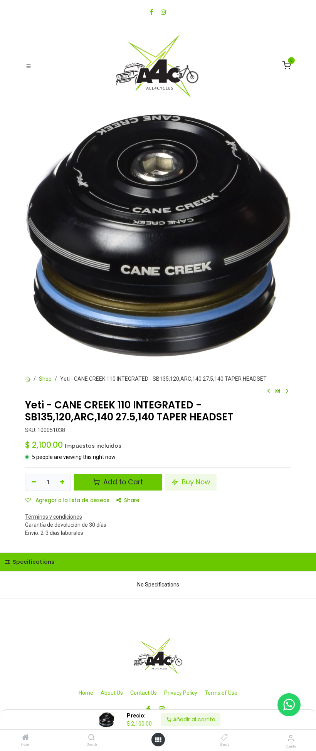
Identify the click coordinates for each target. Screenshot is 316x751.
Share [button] (132, 500)
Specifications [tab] (32, 562)
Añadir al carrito (193, 719)
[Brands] (224, 738)
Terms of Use (221, 693)
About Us (112, 693)
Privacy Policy (180, 693)
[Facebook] (151, 12)
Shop (45, 379)
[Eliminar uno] (34, 482)
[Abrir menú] (28, 66)
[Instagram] (163, 12)
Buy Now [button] (195, 482)
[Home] (25, 738)
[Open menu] (158, 739)
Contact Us (143, 693)
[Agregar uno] (62, 482)
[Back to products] (277, 391)
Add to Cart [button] (122, 482)
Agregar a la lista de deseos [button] (71, 500)
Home (86, 693)
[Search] (91, 738)
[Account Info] (290, 738)
